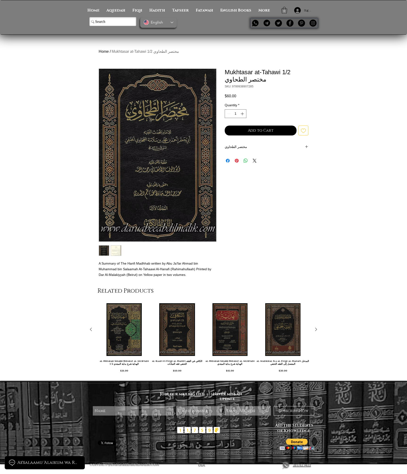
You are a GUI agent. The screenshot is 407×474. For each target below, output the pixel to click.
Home (104, 51)
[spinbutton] (235, 114)
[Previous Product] (91, 329)
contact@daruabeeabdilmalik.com (124, 464)
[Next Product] (316, 329)
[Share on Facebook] (228, 160)
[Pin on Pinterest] (237, 160)
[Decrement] (228, 114)
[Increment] (243, 114)
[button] (284, 10)
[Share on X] (254, 160)
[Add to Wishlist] (303, 130)
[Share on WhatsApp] (245, 160)
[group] (203, 340)
